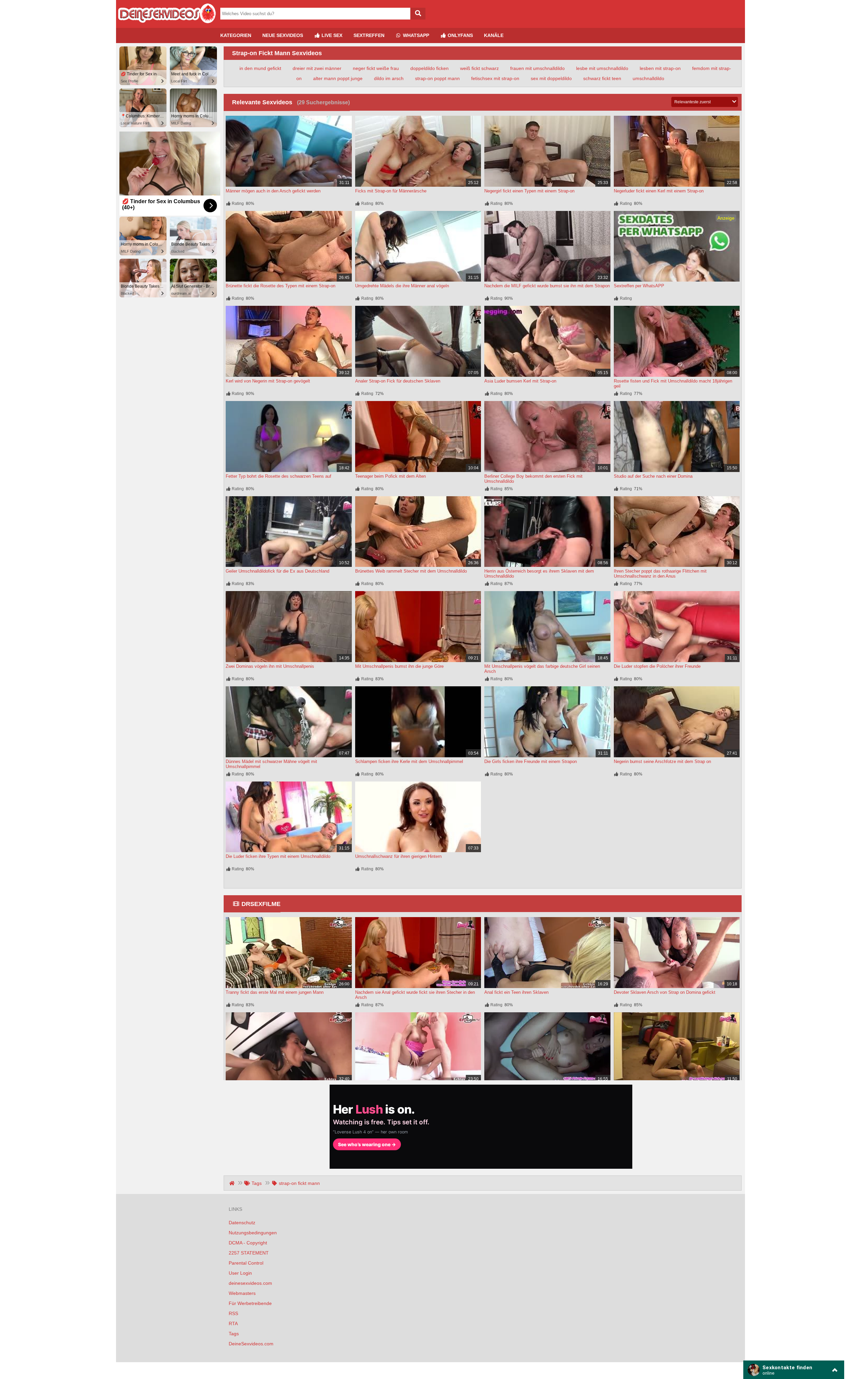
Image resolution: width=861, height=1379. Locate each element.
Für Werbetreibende (250, 1303)
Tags (234, 1333)
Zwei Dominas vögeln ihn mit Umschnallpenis (270, 666)
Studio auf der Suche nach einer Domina (653, 476)
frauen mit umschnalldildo (537, 68)
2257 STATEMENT (249, 1253)
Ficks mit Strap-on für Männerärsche (390, 190)
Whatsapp (415, 35)
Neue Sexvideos (282, 35)
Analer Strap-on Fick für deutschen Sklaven (397, 381)
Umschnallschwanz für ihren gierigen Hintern (398, 856)
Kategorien (235, 35)
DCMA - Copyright (248, 1242)
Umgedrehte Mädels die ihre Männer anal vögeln (402, 285)
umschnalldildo (648, 78)
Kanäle (493, 35)
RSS (233, 1313)
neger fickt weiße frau (376, 68)
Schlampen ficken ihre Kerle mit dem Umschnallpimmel (409, 761)
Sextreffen (368, 35)
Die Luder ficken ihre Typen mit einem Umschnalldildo (278, 856)
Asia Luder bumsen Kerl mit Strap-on (520, 381)
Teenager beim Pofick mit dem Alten (390, 476)
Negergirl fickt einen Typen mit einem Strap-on (529, 190)
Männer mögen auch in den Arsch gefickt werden (273, 190)
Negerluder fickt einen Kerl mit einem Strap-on (659, 190)
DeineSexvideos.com (251, 1343)
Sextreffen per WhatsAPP (639, 285)
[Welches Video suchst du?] (417, 14)
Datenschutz (242, 1222)
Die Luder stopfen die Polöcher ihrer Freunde (657, 666)
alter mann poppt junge (338, 78)
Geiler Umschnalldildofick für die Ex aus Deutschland (277, 571)
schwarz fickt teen (602, 78)
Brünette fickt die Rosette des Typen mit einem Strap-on (280, 285)
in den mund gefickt (260, 68)
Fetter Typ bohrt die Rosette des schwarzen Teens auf (278, 476)
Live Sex (331, 35)
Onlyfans (459, 35)
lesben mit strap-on (660, 68)
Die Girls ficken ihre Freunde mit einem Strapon (530, 761)
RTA (233, 1323)
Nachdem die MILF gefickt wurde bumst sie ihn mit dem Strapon (547, 285)
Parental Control (246, 1263)
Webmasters (242, 1293)
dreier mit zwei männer (317, 68)
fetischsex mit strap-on (495, 78)
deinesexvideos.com (250, 1283)
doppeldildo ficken (429, 68)
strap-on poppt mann (437, 78)
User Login (240, 1273)
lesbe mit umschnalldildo (602, 68)
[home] (232, 1183)
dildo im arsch (389, 78)
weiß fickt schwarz (479, 68)
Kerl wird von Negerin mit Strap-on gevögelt (268, 381)
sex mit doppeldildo (551, 78)
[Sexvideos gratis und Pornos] (166, 25)
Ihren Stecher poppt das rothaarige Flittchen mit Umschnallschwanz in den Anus (660, 574)
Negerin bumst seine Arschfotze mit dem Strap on (662, 761)
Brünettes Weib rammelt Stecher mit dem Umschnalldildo (411, 571)
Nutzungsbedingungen (253, 1232)
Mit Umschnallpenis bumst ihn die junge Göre (399, 666)
